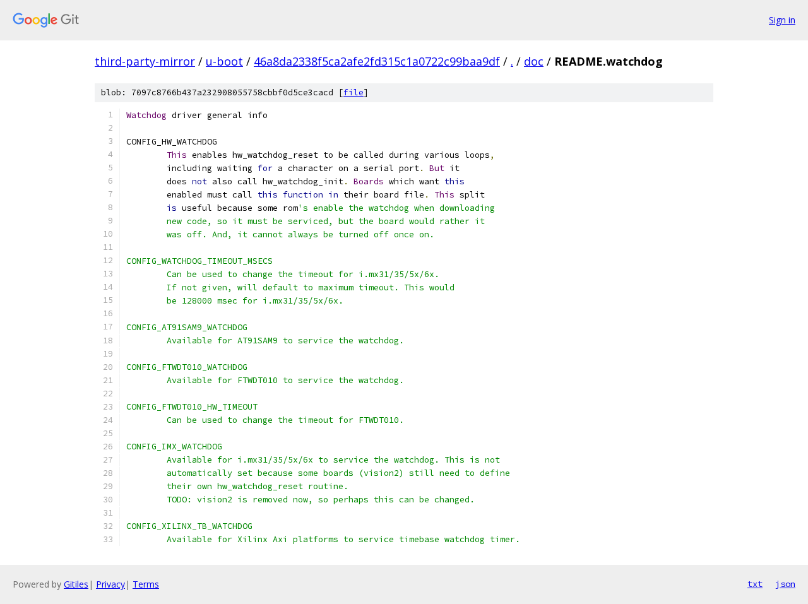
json (785, 583)
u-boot (224, 61)
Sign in (782, 20)
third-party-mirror (145, 61)
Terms (146, 584)
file (353, 92)
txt (755, 583)
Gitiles (76, 584)
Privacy (110, 584)
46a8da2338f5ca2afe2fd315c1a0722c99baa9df (377, 61)
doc (534, 61)
